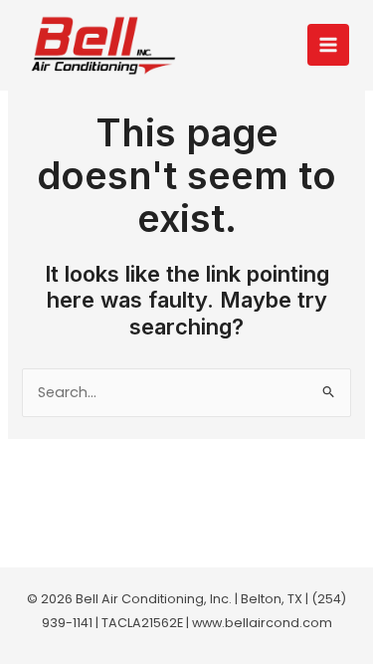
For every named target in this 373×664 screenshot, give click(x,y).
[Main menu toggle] (328, 45)
